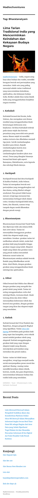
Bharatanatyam (22, 383)
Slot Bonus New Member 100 (14, 466)
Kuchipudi (13, 385)
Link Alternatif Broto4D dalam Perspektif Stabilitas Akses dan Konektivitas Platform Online (17, 413)
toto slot (6, 472)
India (30, 383)
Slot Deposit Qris (9, 455)
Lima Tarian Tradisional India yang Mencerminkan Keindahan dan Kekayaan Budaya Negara (19, 37)
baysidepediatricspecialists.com (15, 478)
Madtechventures (14, 7)
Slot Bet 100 (7, 461)
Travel (13, 383)
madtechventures (10, 77)
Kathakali (6, 385)
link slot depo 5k (9, 484)
